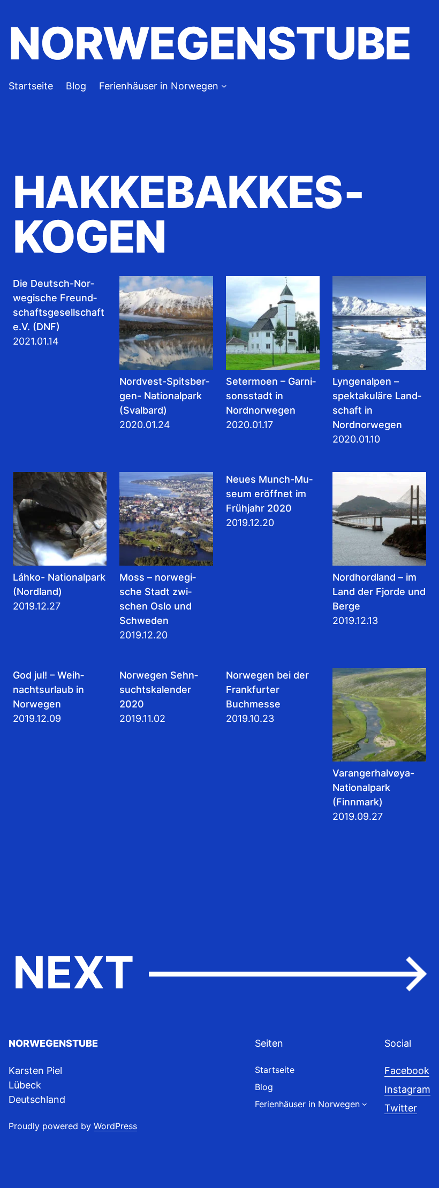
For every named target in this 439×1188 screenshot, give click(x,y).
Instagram (407, 1089)
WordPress (115, 1126)
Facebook (406, 1070)
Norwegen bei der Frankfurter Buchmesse (267, 689)
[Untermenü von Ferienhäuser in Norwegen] (224, 86)
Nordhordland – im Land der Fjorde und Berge (379, 592)
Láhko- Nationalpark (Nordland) (59, 584)
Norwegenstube (210, 43)
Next (219, 973)
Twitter (400, 1108)
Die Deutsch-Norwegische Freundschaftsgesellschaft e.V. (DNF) (58, 305)
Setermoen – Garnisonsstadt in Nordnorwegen (271, 396)
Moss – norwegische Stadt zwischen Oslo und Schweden (157, 599)
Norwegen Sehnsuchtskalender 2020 (158, 689)
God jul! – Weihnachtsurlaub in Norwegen (48, 689)
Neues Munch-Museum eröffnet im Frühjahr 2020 (269, 494)
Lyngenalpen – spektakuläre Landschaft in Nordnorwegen (376, 403)
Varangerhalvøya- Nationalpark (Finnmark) (373, 787)
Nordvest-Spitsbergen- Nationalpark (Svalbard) (164, 396)
